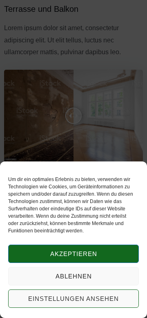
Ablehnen (74, 276)
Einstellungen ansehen (73, 298)
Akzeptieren (73, 253)
